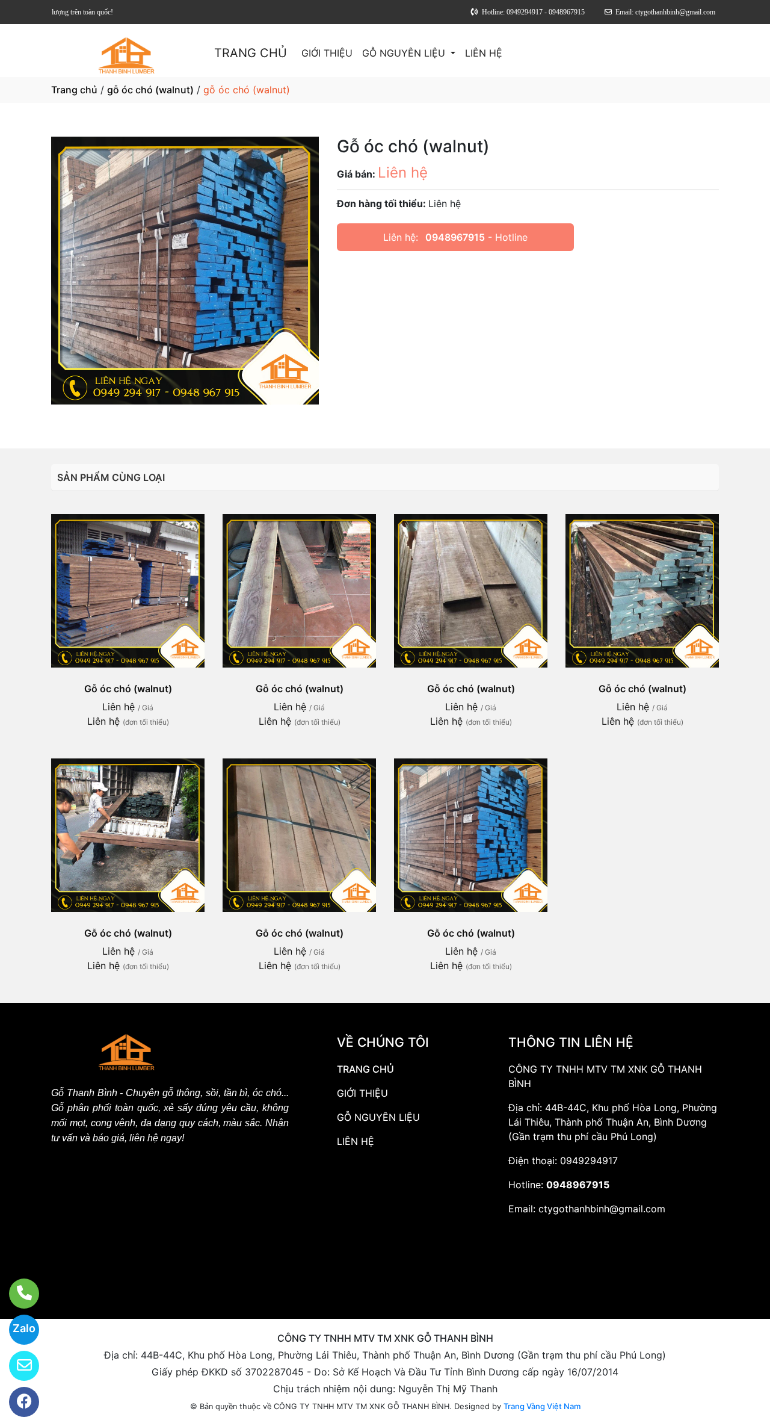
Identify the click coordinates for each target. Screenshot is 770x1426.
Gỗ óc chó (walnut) (128, 689)
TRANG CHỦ (250, 53)
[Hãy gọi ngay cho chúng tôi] (16, 1293)
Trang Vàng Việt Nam (542, 1406)
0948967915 (455, 237)
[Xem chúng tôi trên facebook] (16, 1402)
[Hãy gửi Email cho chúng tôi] (16, 1366)
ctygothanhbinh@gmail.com (601, 1209)
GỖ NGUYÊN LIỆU (405, 53)
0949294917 (589, 1161)
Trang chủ (74, 90)
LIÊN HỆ (483, 53)
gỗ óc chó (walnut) (150, 90)
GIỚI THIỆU (327, 53)
